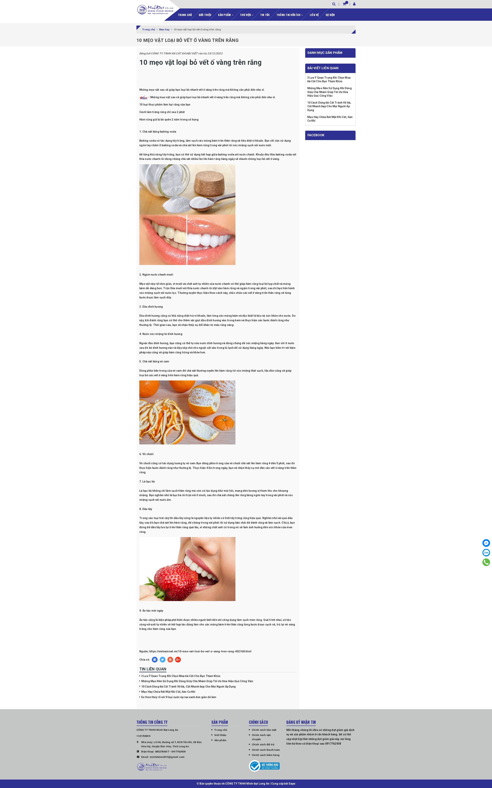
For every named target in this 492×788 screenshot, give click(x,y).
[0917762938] (486, 562)
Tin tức (265, 15)
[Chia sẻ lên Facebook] (155, 660)
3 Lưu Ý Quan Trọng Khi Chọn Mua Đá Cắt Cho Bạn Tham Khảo (180, 676)
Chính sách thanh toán (266, 749)
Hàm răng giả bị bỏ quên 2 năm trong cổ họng (169, 119)
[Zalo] (486, 552)
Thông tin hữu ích (289, 15)
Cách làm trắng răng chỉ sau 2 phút (162, 112)
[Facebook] (486, 543)
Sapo (292, 783)
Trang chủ (185, 15)
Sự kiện (330, 15)
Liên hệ (314, 15)
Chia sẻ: (144, 659)
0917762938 (178, 751)
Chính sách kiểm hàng (265, 755)
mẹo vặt (165, 97)
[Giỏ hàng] (344, 4)
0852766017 (162, 751)
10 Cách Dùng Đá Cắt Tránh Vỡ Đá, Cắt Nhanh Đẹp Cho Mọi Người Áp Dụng (188, 686)
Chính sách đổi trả (263, 744)
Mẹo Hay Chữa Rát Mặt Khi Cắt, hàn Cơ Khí (168, 691)
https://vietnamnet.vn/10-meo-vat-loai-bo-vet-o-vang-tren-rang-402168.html (200, 651)
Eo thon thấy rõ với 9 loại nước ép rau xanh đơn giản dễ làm (178, 697)
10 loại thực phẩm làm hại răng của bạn (164, 104)
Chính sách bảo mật (264, 729)
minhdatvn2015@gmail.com (167, 757)
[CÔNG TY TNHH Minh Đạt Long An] (155, 9)
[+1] (178, 660)
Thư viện (246, 15)
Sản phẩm (224, 15)
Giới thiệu (205, 15)
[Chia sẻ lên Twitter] (162, 660)
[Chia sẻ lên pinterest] (170, 660)
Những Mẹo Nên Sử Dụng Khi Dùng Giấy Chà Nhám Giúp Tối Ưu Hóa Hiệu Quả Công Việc (197, 681)
